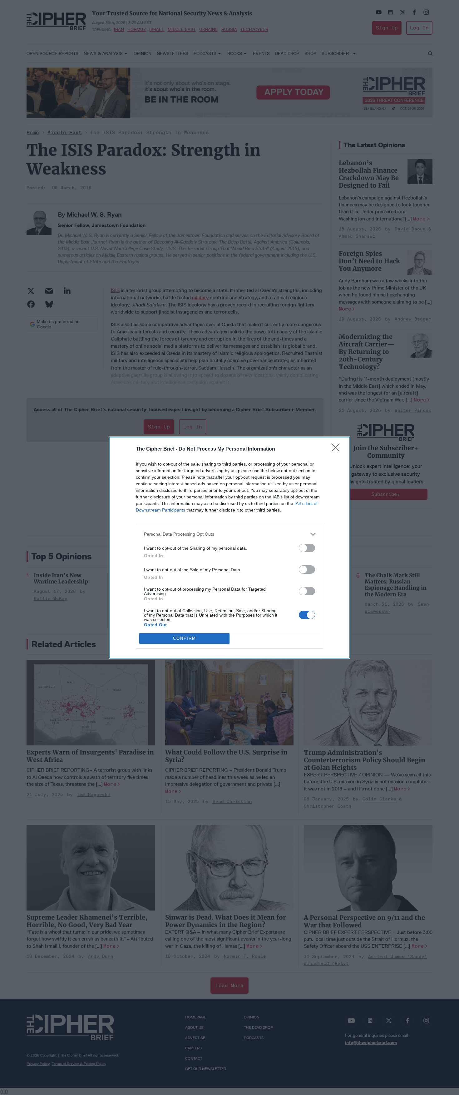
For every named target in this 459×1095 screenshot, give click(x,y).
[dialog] (229, 547)
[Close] (337, 449)
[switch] (307, 548)
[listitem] (229, 534)
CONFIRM (184, 638)
